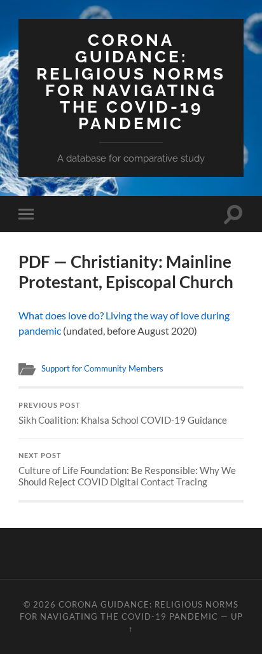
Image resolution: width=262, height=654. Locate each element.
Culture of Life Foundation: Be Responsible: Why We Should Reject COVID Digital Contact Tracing (127, 469)
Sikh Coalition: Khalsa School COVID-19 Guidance (122, 413)
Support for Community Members (102, 368)
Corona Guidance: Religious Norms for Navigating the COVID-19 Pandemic (131, 81)
